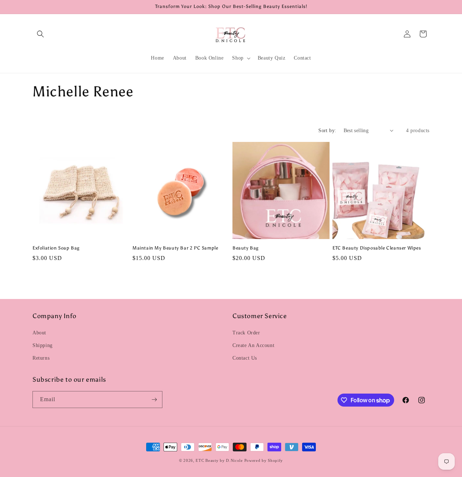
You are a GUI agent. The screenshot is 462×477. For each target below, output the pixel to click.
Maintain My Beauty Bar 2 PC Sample (175, 248)
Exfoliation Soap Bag (56, 248)
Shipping (42, 345)
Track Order (246, 332)
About (39, 332)
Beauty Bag (245, 248)
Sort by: (327, 130)
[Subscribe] (154, 399)
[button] (40, 34)
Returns (40, 358)
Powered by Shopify (263, 460)
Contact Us (244, 358)
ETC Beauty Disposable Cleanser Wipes (376, 248)
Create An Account (253, 345)
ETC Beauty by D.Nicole (219, 460)
